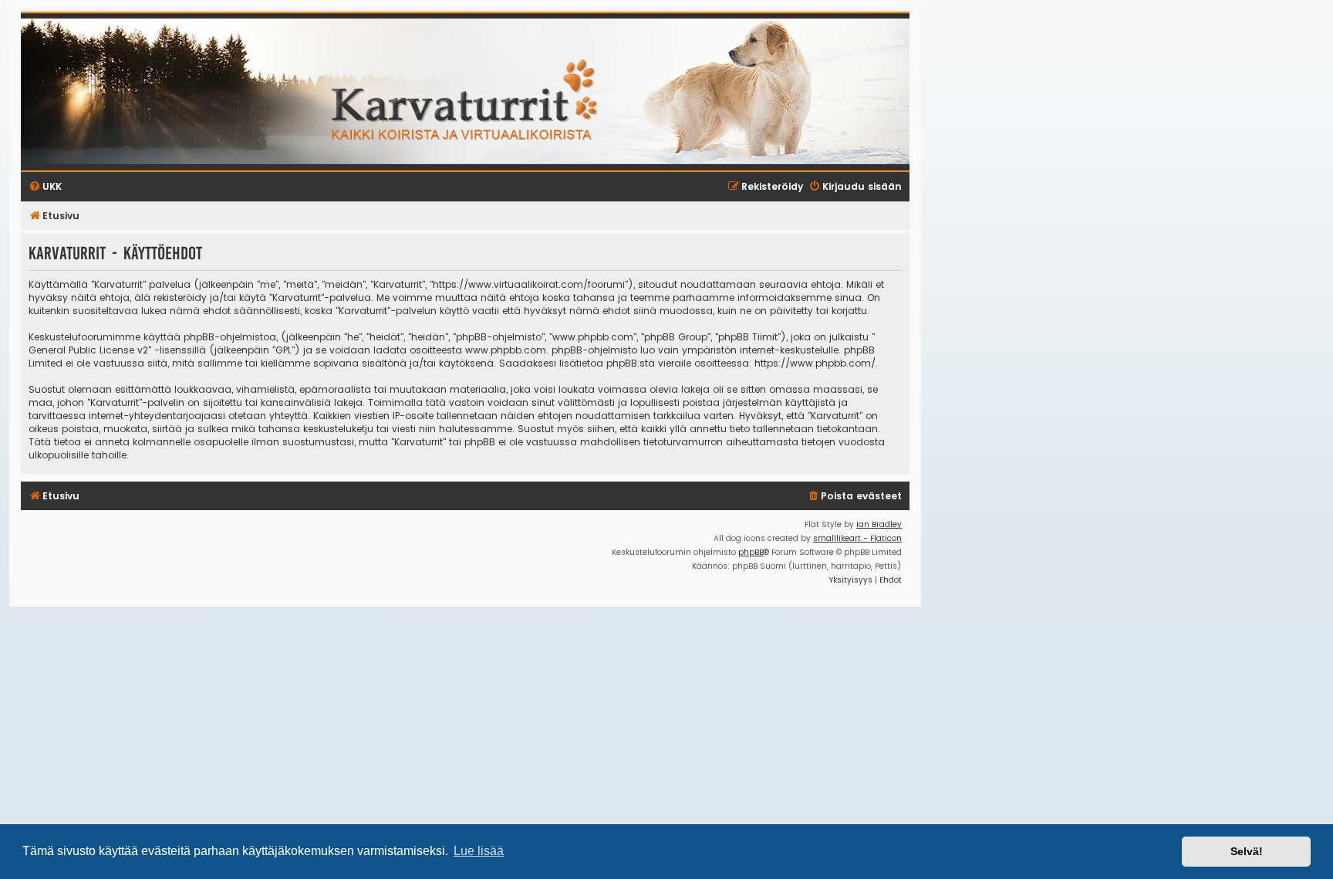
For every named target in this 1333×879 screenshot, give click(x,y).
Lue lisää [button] (479, 850)
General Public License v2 (88, 350)
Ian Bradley (879, 524)
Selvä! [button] (1246, 851)
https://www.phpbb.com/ (815, 363)
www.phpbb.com (505, 350)
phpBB (751, 552)
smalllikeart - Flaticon (857, 538)
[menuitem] (854, 496)
